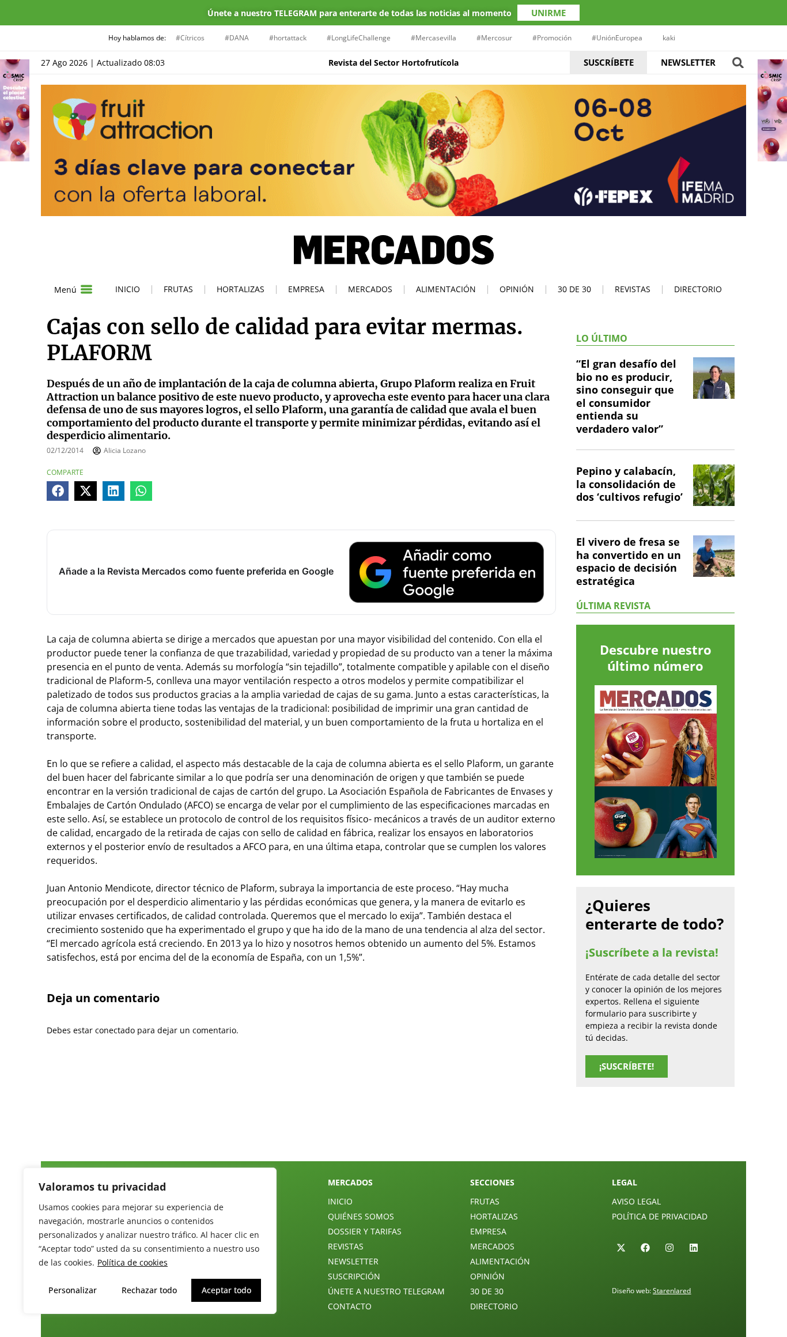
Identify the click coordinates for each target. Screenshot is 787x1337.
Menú (65, 289)
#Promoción (552, 38)
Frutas (178, 289)
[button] (737, 62)
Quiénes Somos (361, 1216)
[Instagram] (669, 1247)
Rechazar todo (149, 1290)
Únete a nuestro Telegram (386, 1291)
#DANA (237, 38)
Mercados (370, 289)
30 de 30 (574, 289)
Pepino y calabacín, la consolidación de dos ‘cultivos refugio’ (629, 484)
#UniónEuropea (617, 38)
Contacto (350, 1306)
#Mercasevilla (433, 38)
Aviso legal (636, 1201)
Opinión (517, 289)
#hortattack (288, 38)
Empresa (306, 289)
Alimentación (446, 289)
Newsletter (353, 1261)
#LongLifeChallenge (359, 38)
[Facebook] (645, 1247)
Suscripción (354, 1276)
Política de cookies (132, 1262)
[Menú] (86, 289)
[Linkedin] (693, 1247)
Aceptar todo (226, 1290)
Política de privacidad (659, 1216)
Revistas (632, 289)
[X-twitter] (621, 1247)
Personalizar (72, 1290)
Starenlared (672, 1291)
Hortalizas (240, 289)
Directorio (698, 289)
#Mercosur (494, 38)
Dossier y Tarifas (365, 1231)
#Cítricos (190, 38)
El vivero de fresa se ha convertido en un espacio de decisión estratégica (628, 561)
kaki (669, 38)
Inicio (127, 289)
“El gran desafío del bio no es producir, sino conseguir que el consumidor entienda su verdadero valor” (626, 396)
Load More (393, 1134)
